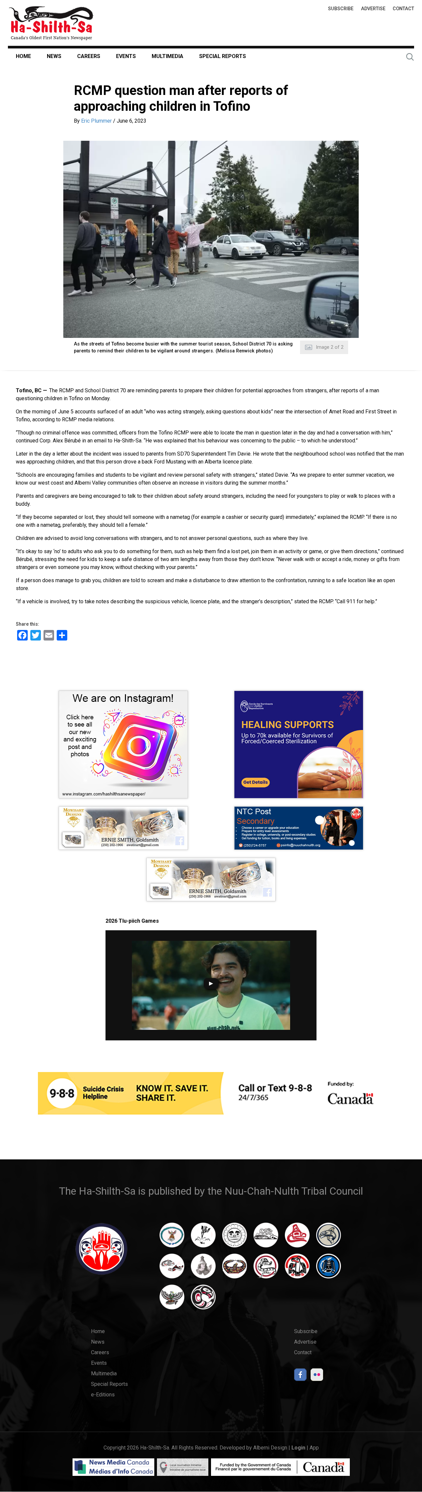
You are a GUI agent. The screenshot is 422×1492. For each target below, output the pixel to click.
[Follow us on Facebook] (300, 1376)
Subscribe (340, 9)
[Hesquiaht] (266, 1238)
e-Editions (103, 1394)
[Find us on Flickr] (317, 1376)
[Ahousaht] (172, 1238)
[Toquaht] (297, 1269)
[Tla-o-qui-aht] (266, 1269)
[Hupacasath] (297, 1238)
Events (126, 56)
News (54, 56)
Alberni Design (270, 1448)
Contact (403, 9)
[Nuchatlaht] (235, 1269)
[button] (211, 239)
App (314, 1448)
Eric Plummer (96, 121)
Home (23, 56)
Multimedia (167, 56)
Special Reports (222, 56)
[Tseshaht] (329, 1269)
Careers (88, 56)
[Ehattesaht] (235, 1238)
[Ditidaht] (203, 1238)
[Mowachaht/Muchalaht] (203, 1269)
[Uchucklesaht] (172, 1300)
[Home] (51, 23)
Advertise (373, 9)
